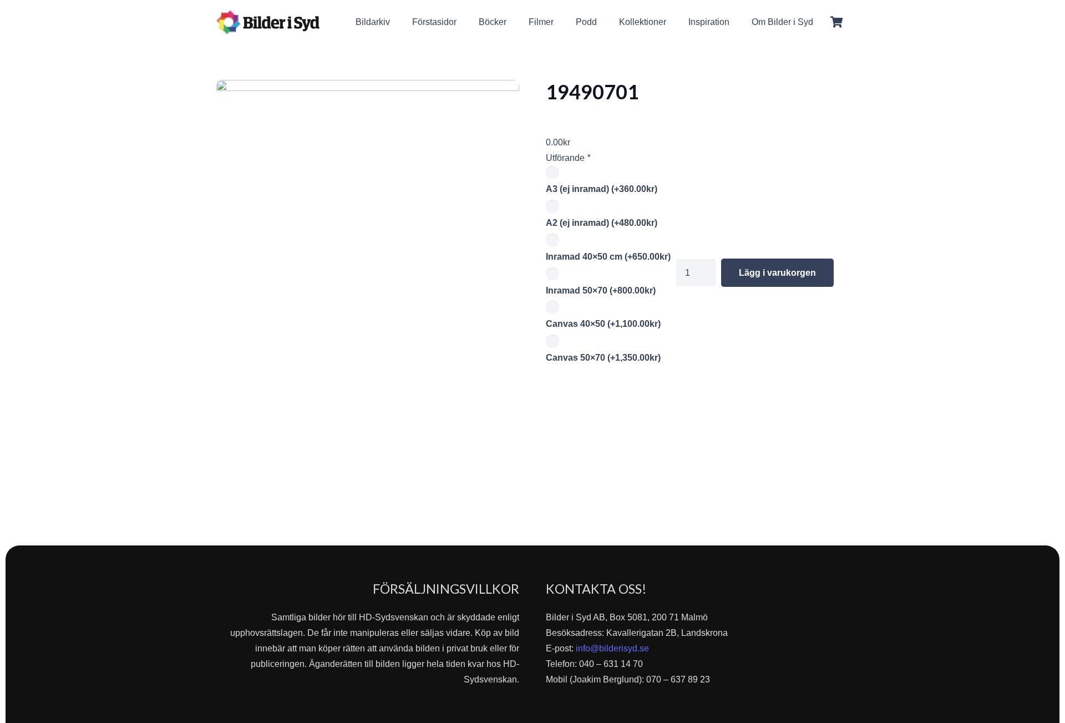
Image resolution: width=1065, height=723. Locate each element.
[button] (821, 22)
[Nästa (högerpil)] (1045, 362)
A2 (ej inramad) (601, 222)
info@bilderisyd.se (612, 648)
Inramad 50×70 (601, 290)
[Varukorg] (836, 22)
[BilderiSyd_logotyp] (268, 22)
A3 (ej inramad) (601, 189)
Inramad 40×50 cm (608, 256)
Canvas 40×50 (603, 323)
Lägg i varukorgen (777, 272)
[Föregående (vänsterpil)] (19, 362)
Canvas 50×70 (603, 357)
